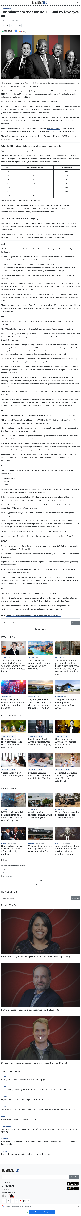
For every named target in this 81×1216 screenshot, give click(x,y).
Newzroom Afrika (61, 334)
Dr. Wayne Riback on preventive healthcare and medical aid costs (30, 1010)
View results (40, 885)
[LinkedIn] (11, 25)
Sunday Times (54, 294)
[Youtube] (20, 1201)
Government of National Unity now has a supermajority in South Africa (33, 615)
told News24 (65, 345)
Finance (58, 843)
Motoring (59, 697)
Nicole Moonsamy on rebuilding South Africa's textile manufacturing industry (35, 956)
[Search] (78, 2)
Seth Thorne (5, 21)
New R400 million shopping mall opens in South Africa (25, 1154)
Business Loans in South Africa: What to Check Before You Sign (39, 776)
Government (6, 8)
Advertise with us (9, 1186)
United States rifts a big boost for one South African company (67, 815)
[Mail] (20, 25)
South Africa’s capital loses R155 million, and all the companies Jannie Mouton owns (38, 1109)
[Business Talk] (26, 1201)
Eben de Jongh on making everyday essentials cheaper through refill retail (34, 1063)
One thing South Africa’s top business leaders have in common (65, 743)
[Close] (78, 1206)
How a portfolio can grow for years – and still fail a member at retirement (11, 743)
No (4, 873)
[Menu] (3, 3)
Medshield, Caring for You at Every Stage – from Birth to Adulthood (66, 777)
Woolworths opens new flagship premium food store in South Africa (40, 849)
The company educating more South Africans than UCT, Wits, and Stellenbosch (36, 1089)
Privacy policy (8, 1192)
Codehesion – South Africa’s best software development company (39, 742)
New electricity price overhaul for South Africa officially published (11, 850)
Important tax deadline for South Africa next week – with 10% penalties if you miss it (67, 850)
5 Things (4, 809)
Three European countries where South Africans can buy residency (39, 664)
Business (4, 657)
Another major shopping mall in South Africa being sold (40, 815)
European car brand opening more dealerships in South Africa (65, 704)
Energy (4, 843)
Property (31, 697)
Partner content (8, 736)
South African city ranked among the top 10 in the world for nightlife (12, 704)
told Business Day (53, 128)
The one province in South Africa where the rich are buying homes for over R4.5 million (40, 704)
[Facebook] (3, 25)
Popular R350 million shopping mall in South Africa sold (26, 1099)
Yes (4, 869)
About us (6, 1183)
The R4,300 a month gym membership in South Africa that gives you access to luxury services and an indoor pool (67, 667)
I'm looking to (8, 876)
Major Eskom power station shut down (18, 1119)
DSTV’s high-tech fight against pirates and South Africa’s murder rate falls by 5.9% (12, 816)
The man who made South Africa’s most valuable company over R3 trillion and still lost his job (13, 666)
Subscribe (75, 623)
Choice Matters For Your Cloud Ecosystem (12, 774)
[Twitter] (7, 25)
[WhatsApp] (15, 25)
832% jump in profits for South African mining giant (24, 1079)
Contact (6, 1189)
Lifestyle (31, 657)
